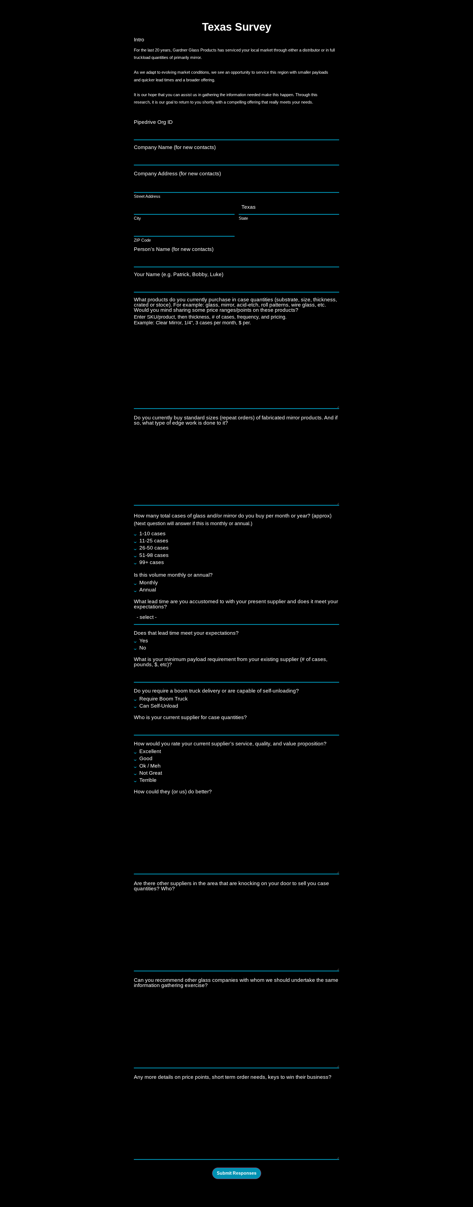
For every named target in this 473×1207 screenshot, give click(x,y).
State (243, 218)
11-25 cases (153, 540)
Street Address (147, 196)
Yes (143, 640)
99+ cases (151, 562)
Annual (147, 589)
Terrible (148, 780)
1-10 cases (152, 533)
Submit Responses (236, 1173)
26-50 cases (154, 547)
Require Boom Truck (163, 698)
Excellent (150, 751)
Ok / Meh (150, 765)
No (142, 647)
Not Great (150, 773)
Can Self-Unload (158, 705)
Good (145, 758)
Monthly (148, 582)
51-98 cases (154, 555)
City (137, 218)
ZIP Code (142, 240)
